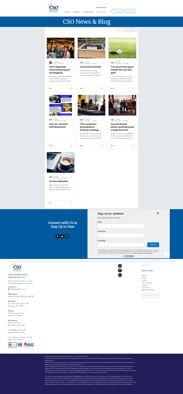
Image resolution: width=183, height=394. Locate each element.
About (144, 275)
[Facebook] (58, 236)
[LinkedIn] (62, 236)
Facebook (146, 287)
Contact (145, 285)
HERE (14, 330)
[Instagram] (67, 236)
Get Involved (147, 283)
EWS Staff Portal (148, 290)
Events (144, 280)
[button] (117, 30)
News (144, 278)
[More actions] (72, 62)
